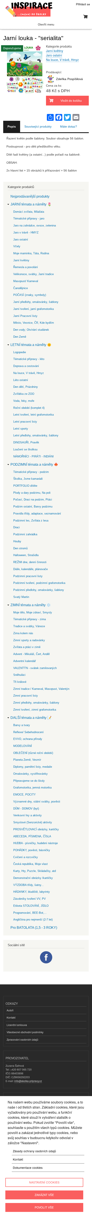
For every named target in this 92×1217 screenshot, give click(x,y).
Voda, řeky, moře (23, 400)
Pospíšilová (75, 79)
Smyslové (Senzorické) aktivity (32, 822)
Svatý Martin (21, 597)
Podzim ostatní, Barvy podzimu (32, 506)
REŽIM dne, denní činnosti (29, 562)
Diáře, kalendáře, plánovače (30, 569)
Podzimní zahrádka (25, 534)
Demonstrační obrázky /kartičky (33, 878)
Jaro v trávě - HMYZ (26, 232)
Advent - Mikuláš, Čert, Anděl (31, 654)
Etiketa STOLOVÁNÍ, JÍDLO (31, 905)
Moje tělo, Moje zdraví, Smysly (32, 612)
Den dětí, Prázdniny (25, 386)
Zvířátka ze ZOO (23, 393)
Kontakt (11, 1017)
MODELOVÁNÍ (22, 746)
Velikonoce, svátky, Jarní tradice (33, 274)
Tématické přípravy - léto (28, 359)
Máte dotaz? (68, 126)
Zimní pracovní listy (25, 695)
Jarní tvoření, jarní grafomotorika (33, 309)
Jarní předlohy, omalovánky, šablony (35, 302)
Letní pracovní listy (25, 421)
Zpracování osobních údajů (22, 1039)
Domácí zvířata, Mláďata (28, 211)
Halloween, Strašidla (26, 555)
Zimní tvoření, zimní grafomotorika (34, 709)
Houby (17, 541)
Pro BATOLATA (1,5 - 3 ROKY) (33, 927)
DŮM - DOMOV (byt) (26, 808)
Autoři (10, 1010)
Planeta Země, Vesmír (27, 759)
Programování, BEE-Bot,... (30, 912)
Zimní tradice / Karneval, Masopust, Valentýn (41, 688)
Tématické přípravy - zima (29, 619)
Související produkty (38, 126)
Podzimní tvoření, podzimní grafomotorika (39, 583)
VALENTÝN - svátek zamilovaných (35, 668)
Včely (16, 246)
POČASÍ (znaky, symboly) (29, 295)
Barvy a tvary (21, 725)
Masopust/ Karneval (25, 281)
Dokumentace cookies (28, 1167)
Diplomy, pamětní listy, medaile (32, 766)
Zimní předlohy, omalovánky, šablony (36, 702)
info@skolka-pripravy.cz (28, 1081)
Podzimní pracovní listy (28, 576)
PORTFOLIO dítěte (25, 485)
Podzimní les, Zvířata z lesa (30, 520)
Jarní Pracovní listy (25, 316)
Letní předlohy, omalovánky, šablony (35, 435)
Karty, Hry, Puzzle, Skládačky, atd (34, 871)
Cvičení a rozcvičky (25, 857)
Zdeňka (61, 79)
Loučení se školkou (25, 449)
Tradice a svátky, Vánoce (29, 626)
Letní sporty (20, 428)
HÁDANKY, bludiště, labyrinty (31, 891)
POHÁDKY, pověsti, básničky (31, 850)
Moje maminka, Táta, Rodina (31, 253)
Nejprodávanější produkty (29, 196)
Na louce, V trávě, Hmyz (62, 60)
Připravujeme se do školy (29, 780)
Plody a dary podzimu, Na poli (31, 492)
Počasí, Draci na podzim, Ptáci (32, 499)
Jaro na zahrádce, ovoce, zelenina (34, 225)
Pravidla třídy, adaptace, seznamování (37, 513)
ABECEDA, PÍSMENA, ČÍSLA (32, 836)
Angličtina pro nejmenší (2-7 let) (33, 919)
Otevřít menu (46, 24)
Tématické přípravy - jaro (28, 218)
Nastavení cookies (44, 1182)
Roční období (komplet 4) (29, 407)
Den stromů (20, 548)
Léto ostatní (20, 380)
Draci (16, 527)
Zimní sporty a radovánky (29, 640)
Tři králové (19, 681)
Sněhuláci (19, 674)
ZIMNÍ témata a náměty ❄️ (30, 605)
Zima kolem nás (23, 633)
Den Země (19, 336)
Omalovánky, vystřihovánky (30, 773)
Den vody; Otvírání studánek (31, 329)
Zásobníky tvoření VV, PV (29, 898)
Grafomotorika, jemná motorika (32, 787)
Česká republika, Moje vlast (30, 864)
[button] (24, 95)
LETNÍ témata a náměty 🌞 (30, 345)
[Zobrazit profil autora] (50, 82)
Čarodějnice (20, 288)
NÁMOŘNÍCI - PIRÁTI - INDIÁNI (33, 456)
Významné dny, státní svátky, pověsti (36, 801)
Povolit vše (44, 1207)
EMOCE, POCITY (24, 794)
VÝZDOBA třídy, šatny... (28, 885)
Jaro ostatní (54, 55)
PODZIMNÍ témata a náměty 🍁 (34, 464)
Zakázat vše (44, 1195)
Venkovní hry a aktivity (27, 815)
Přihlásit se (83, 4)
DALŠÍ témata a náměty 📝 (31, 718)
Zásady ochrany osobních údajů (34, 1151)
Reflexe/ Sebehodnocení (28, 732)
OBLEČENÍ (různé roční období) (33, 753)
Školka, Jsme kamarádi (28, 478)
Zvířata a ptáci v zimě (26, 647)
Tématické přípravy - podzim (31, 472)
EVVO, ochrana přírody (27, 739)
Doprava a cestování (26, 366)
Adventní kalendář (24, 661)
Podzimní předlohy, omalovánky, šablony (38, 590)
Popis (11, 126)
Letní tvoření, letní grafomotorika (33, 414)
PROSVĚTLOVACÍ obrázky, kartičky (36, 829)
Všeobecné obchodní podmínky (25, 1032)
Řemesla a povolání (25, 267)
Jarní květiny (54, 51)
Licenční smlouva (17, 1025)
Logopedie (19, 352)
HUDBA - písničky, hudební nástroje (35, 843)
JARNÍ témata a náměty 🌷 (31, 204)
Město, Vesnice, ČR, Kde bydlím (33, 322)
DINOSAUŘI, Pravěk (26, 442)
